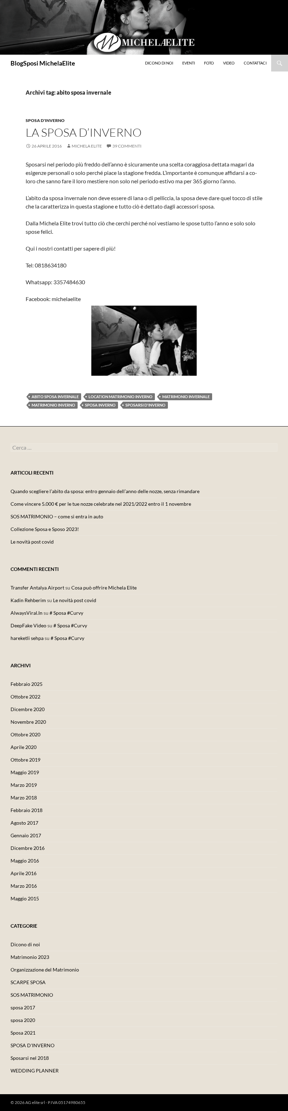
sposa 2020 (23, 1020)
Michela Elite (87, 146)
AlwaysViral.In (26, 613)
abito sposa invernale (55, 396)
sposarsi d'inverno (145, 405)
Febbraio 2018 (26, 810)
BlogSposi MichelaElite (43, 63)
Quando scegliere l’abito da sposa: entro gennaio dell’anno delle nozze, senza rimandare (105, 491)
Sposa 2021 (23, 1033)
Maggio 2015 (25, 898)
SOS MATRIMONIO (32, 995)
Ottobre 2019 (25, 760)
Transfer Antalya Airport (37, 588)
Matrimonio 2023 (30, 957)
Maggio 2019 (25, 772)
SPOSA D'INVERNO (45, 120)
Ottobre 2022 (25, 697)
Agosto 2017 (24, 823)
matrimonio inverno (53, 405)
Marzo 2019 (24, 785)
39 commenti (127, 146)
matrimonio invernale (186, 396)
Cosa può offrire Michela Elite (104, 588)
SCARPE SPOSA (28, 982)
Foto (209, 63)
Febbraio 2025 (26, 684)
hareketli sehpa (27, 638)
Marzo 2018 (24, 797)
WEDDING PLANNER (35, 1070)
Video (229, 63)
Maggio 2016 (25, 861)
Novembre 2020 (28, 722)
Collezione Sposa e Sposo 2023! (45, 529)
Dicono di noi (159, 63)
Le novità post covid (32, 542)
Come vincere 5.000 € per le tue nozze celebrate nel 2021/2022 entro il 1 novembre (101, 504)
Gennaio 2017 (26, 835)
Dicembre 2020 (28, 709)
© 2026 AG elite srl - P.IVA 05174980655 (48, 1102)
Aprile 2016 (24, 873)
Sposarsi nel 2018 (30, 1058)
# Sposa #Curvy (66, 613)
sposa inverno (100, 405)
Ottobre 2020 (25, 734)
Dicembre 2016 (28, 848)
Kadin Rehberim (28, 600)
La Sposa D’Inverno (84, 132)
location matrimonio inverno (120, 396)
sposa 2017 (23, 1007)
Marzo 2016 (24, 886)
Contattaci (255, 63)
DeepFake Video (28, 625)
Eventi (188, 63)
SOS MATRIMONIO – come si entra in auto (57, 516)
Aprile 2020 (24, 747)
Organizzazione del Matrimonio (45, 970)
